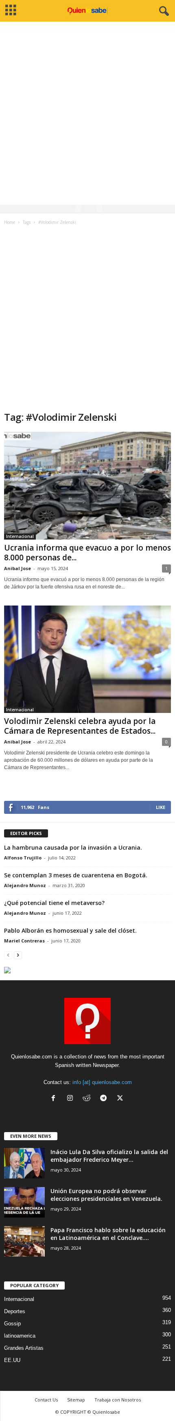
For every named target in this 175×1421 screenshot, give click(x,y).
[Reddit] (88, 1099)
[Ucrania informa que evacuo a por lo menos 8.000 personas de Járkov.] (87, 486)
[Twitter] (121, 1099)
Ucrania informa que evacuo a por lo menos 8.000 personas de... (87, 552)
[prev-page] (8, 955)
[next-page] (18, 955)
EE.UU (12, 1360)
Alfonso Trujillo (23, 858)
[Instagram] (71, 1099)
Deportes (14, 1311)
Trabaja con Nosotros (117, 1400)
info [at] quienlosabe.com (102, 1082)
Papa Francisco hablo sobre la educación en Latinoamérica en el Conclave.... (108, 1234)
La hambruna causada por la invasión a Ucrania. (73, 847)
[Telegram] (105, 1099)
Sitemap (76, 1400)
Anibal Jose (17, 568)
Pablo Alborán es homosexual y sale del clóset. (70, 930)
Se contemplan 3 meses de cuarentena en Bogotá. (75, 875)
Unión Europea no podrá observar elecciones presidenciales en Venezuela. (106, 1194)
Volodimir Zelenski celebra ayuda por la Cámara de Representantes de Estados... (79, 726)
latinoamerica (19, 1336)
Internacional (20, 536)
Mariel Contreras (24, 941)
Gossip (12, 1323)
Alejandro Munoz (25, 885)
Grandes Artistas (24, 1348)
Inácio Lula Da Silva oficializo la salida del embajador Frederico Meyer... (109, 1155)
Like (160, 807)
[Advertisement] (87, 117)
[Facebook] (55, 1099)
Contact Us (46, 1400)
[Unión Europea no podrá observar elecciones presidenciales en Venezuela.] (24, 1202)
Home (9, 222)
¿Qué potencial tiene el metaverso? (54, 903)
